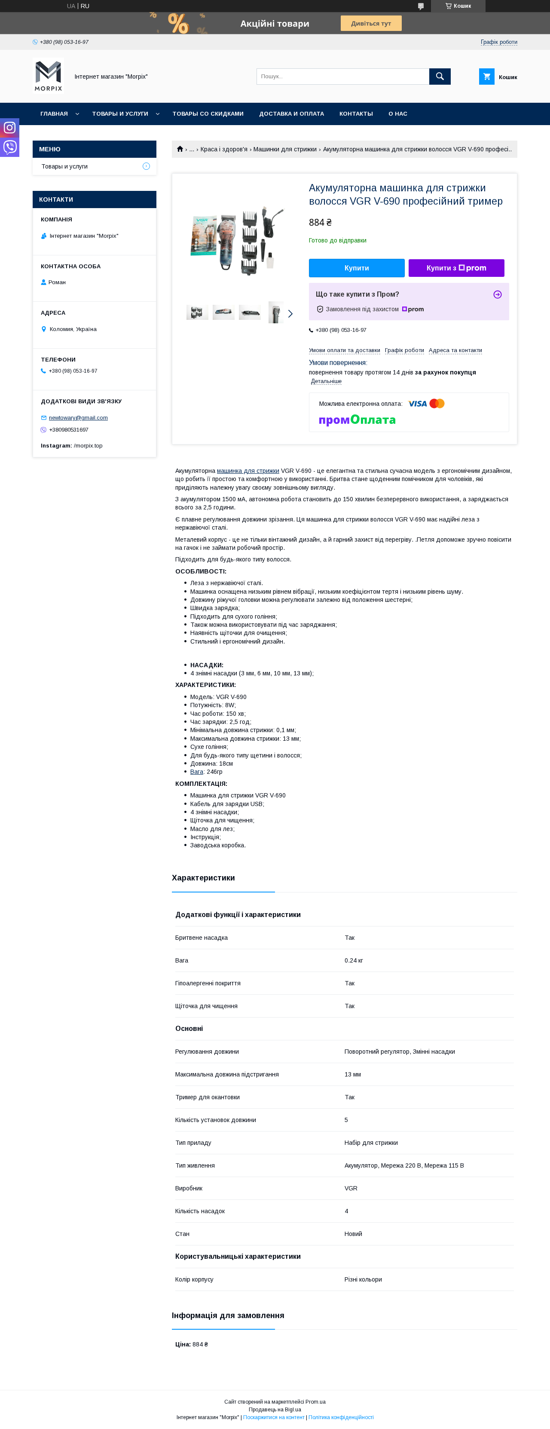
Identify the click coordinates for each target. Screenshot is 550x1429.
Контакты (356, 113)
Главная (54, 113)
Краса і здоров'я (224, 149)
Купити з (441, 268)
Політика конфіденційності (341, 1417)
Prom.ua (316, 1402)
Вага (196, 771)
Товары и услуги (120, 113)
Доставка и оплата (291, 113)
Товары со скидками (208, 113)
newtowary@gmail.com (78, 417)
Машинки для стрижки (285, 149)
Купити (357, 268)
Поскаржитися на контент (274, 1417)
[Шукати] (440, 76)
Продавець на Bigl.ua (275, 1410)
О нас (397, 113)
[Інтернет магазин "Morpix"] (48, 91)
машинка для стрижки (248, 470)
